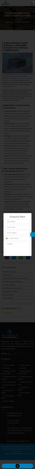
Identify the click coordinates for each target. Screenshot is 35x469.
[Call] (10, 466)
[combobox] (7, 238)
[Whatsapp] (25, 466)
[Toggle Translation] (32, 234)
